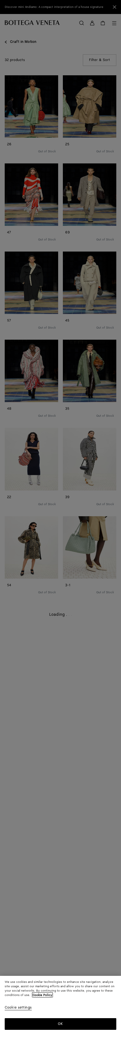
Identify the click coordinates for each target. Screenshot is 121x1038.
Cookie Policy (42, 995)
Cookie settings (18, 1008)
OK (60, 1023)
